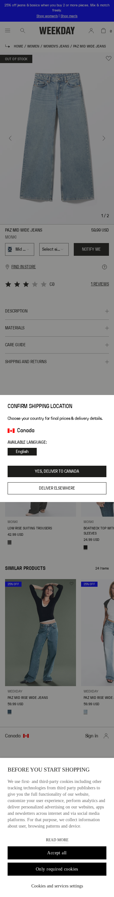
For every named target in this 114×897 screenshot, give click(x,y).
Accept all (56, 852)
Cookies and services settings (57, 886)
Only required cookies (57, 869)
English (22, 451)
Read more (57, 840)
